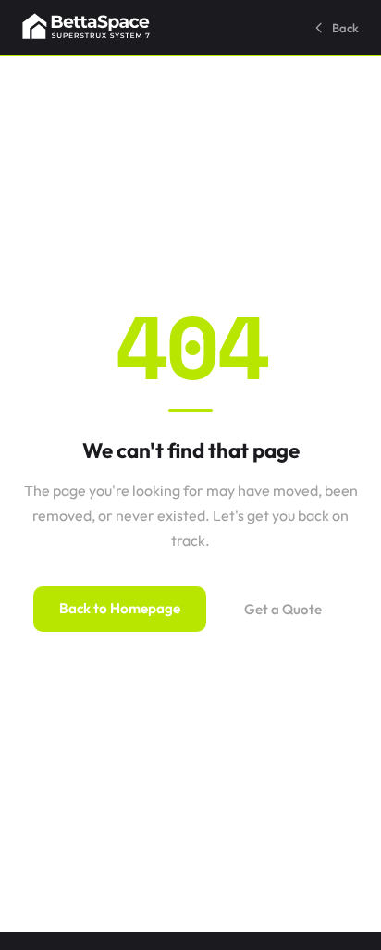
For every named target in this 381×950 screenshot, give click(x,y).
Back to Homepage (119, 608)
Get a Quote (283, 609)
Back (345, 27)
